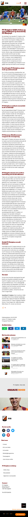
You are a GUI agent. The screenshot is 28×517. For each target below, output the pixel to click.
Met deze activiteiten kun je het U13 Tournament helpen (18, 345)
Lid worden (5, 450)
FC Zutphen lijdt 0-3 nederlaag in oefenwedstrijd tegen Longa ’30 (18, 366)
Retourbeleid (6, 473)
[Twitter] (12, 430)
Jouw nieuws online (8, 459)
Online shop (6, 470)
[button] (24, 3)
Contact (5, 444)
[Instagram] (3, 430)
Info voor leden (6, 447)
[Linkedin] (3, 435)
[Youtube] (8, 435)
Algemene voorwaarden (9, 476)
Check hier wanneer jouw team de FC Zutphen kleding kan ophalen (18, 352)
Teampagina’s (6, 456)
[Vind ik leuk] (3, 307)
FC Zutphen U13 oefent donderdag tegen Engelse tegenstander (17, 359)
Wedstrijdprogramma (8, 453)
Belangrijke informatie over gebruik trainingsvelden (17, 372)
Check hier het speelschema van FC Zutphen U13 (18, 338)
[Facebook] (8, 430)
